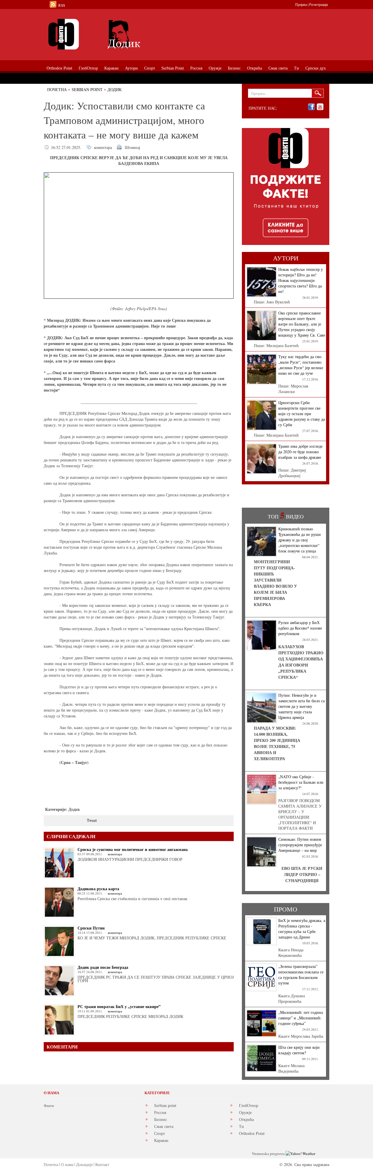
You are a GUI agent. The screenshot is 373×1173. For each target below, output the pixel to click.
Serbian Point (87, 89)
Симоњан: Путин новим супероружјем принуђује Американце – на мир (300, 844)
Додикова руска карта (98, 889)
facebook (311, 107)
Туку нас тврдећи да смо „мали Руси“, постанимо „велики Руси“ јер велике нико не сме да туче (300, 365)
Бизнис (160, 1119)
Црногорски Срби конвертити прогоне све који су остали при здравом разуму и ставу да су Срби (301, 413)
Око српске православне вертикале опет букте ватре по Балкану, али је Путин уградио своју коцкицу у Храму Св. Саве (301, 324)
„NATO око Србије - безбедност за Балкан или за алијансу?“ (300, 782)
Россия (160, 1112)
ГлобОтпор (248, 1105)
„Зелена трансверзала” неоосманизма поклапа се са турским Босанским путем (300, 975)
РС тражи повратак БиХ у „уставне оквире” (119, 1006)
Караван (161, 1140)
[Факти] (109, 34)
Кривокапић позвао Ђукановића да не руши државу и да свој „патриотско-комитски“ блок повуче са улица (299, 540)
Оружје (245, 1112)
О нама (67, 1164)
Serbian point (165, 1105)
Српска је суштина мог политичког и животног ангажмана (133, 849)
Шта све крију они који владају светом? (299, 1049)
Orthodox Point (252, 1133)
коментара (103, 147)
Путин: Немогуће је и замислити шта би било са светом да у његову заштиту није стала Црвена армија (301, 706)
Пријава (301, 4)
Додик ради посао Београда (103, 967)
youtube (320, 107)
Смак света (163, 1126)
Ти (241, 1126)
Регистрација (318, 4)
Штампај (132, 147)
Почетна (57, 89)
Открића (246, 1119)
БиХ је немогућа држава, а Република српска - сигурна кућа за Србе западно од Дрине (301, 929)
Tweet (92, 820)
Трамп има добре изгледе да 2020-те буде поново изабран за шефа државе (300, 451)
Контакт (102, 1164)
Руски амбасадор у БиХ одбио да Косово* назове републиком (300, 628)
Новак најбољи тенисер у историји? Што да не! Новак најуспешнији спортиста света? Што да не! (300, 280)
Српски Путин (91, 928)
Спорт (159, 1133)
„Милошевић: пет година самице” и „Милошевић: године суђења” (300, 1018)
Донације (84, 1164)
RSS (61, 5)
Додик (115, 89)
